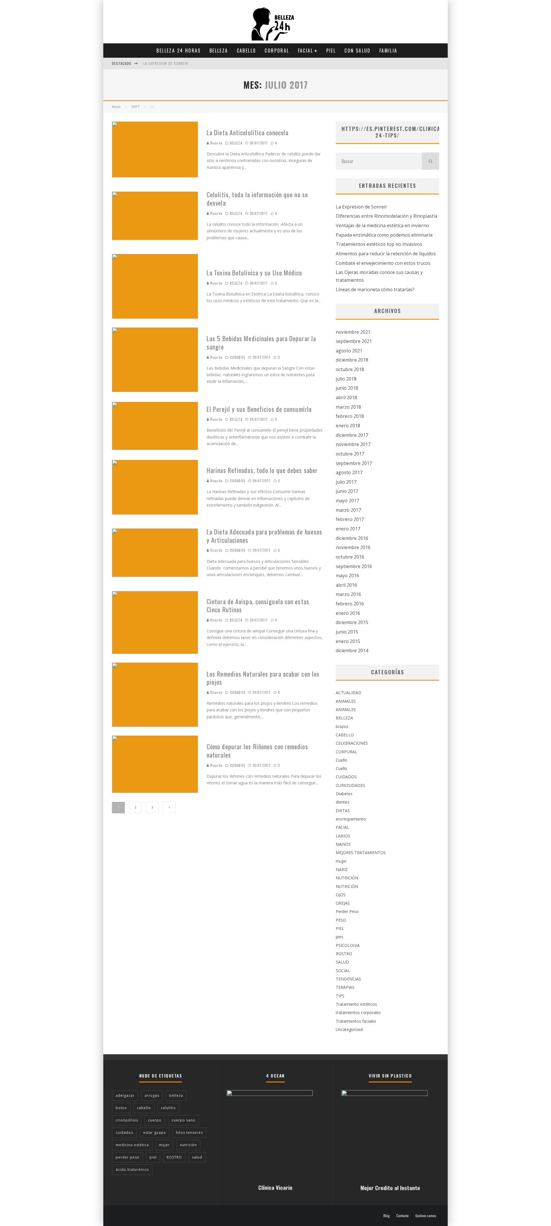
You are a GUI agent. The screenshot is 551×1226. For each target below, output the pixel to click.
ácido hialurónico (132, 1169)
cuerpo (155, 1120)
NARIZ (342, 869)
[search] (430, 161)
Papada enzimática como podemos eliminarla (384, 235)
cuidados (124, 1132)
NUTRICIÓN (347, 878)
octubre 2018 (350, 369)
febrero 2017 (350, 519)
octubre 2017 (350, 454)
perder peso (127, 1157)
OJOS (341, 894)
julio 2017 (346, 482)
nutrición (188, 1144)
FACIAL (305, 50)
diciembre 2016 (352, 538)
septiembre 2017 (354, 463)
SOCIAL (343, 970)
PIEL (331, 50)
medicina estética (132, 1144)
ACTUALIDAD (348, 692)
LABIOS (343, 836)
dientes (342, 802)
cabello (144, 1107)
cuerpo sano (183, 1120)
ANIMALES (346, 701)
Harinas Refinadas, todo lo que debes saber (262, 470)
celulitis (168, 1107)
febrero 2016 (350, 604)
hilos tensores (189, 1132)
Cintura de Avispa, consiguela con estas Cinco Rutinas (258, 605)
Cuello (341, 760)
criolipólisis (127, 1120)
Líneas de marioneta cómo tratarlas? (375, 289)
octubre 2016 (350, 557)
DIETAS (343, 810)
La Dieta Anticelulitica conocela (247, 132)
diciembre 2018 (352, 360)
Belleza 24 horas (178, 50)
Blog (386, 1215)
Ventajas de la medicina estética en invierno (382, 225)
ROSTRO (344, 953)
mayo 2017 (347, 500)
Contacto (402, 1215)
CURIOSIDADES (350, 785)
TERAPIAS (345, 987)
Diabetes (344, 793)
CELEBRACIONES (352, 743)
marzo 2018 (348, 407)
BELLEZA (218, 50)
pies (339, 936)
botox (121, 1107)
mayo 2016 (347, 575)
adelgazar (125, 1095)
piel (153, 1157)
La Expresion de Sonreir (166, 63)
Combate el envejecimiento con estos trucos (383, 263)
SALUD (342, 962)
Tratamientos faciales (356, 1021)
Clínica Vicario (275, 1187)
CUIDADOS (237, 357)
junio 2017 (347, 491)
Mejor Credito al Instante (390, 1187)
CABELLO (246, 50)
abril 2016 (346, 585)
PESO (341, 920)
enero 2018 (348, 425)
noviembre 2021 (353, 332)
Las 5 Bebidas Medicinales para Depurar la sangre (261, 342)
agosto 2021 (349, 350)
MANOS (343, 844)
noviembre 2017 (353, 444)
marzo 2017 (348, 510)
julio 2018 (346, 379)
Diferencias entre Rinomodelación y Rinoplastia (386, 216)
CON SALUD (357, 50)
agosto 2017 (349, 472)
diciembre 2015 (352, 622)
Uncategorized (349, 1029)
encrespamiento (351, 819)
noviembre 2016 (353, 547)
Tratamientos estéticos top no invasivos (379, 244)
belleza (176, 1095)
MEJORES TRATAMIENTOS (361, 852)
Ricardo (215, 143)
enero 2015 (348, 641)
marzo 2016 (348, 594)
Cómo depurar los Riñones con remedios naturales (257, 750)
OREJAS (343, 903)
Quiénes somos (425, 1215)
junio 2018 (347, 388)
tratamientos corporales (358, 1012)
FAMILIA (388, 50)
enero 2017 (348, 529)
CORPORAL (277, 50)
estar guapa (154, 1132)
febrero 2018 (350, 416)
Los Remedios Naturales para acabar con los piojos (263, 678)
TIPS (340, 996)
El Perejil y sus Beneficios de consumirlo (259, 409)
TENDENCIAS (348, 979)
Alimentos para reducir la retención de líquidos (386, 253)
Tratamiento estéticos (356, 1004)
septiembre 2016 (354, 566)
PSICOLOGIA (348, 945)
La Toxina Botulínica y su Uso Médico (254, 272)
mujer (341, 861)
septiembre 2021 (354, 341)
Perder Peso (347, 911)
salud (197, 1157)
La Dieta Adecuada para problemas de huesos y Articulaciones (264, 536)
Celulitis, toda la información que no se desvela (257, 198)
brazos (342, 726)
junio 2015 (347, 632)
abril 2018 (346, 397)
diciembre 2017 (352, 435)
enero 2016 (348, 613)
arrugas (152, 1095)
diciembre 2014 (352, 650)
